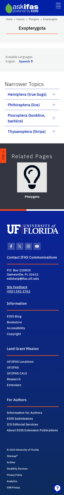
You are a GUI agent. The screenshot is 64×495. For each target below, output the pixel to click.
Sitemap (11, 456)
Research (14, 379)
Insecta (20, 19)
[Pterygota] (32, 177)
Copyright (14, 334)
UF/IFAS (13, 367)
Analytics (12, 481)
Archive (11, 462)
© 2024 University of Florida (23, 449)
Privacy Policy (14, 474)
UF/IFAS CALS (17, 373)
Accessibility (16, 328)
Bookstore (14, 322)
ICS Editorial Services (22, 424)
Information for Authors (24, 413)
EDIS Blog (14, 316)
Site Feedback (17, 287)
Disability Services (17, 468)
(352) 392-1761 (18, 291)
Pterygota (34, 19)
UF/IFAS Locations (20, 361)
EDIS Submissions (20, 418)
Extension (14, 385)
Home (9, 19)
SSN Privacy (13, 487)
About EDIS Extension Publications (32, 430)
